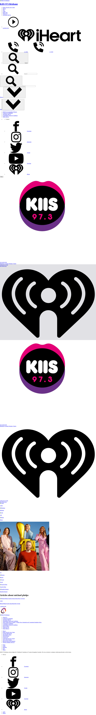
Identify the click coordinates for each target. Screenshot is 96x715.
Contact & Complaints (8, 113)
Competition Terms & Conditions (10, 115)
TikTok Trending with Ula (8, 642)
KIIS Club (5, 12)
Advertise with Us (7, 15)
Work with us (6, 116)
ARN (4, 712)
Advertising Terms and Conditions (10, 621)
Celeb (4, 11)
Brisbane (5, 647)
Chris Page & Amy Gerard (9, 638)
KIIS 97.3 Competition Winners (10, 112)
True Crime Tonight (7, 639)
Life (4, 648)
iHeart (4, 713)
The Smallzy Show (7, 634)
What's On (5, 13)
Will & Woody (6, 636)
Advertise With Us (7, 619)
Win (4, 10)
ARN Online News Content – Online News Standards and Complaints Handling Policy (22, 622)
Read (4, 644)
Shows (4, 8)
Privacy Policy (6, 626)
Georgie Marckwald (7, 633)
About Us (5, 617)
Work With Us (6, 628)
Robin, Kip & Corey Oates (9, 7)
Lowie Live (5, 637)
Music (4, 649)
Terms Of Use (6, 627)
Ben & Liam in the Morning (9, 641)
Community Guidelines (8, 623)
